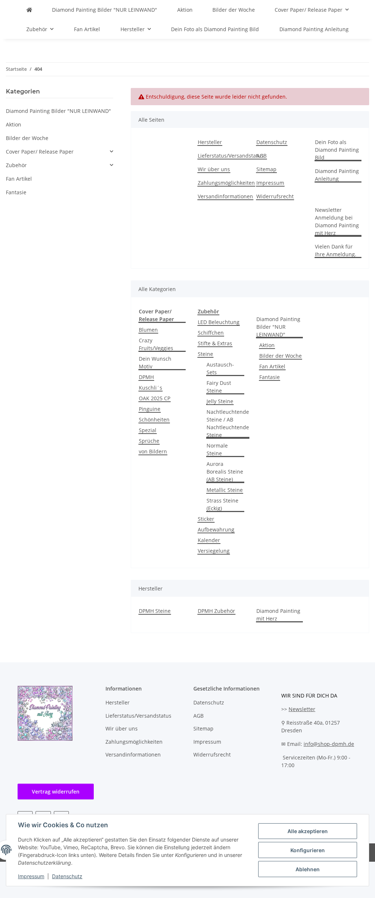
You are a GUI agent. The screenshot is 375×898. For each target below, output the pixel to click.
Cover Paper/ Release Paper (40, 151)
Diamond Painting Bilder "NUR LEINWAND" (278, 327)
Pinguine (149, 408)
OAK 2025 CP (154, 398)
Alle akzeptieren (307, 831)
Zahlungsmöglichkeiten (226, 182)
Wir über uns (214, 169)
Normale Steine (217, 449)
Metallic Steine (225, 489)
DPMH (146, 376)
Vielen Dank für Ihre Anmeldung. (335, 250)
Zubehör (16, 165)
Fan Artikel (272, 366)
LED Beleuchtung (219, 322)
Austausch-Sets (220, 368)
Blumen (148, 329)
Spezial (147, 430)
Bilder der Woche (280, 355)
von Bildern (153, 451)
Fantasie (269, 376)
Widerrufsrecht (275, 196)
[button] (59, 151)
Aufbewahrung (216, 529)
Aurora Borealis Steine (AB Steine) (225, 471)
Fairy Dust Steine (219, 386)
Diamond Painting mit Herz (278, 614)
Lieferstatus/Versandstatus (231, 155)
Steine (205, 353)
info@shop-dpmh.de (329, 743)
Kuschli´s (150, 387)
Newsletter (302, 709)
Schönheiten (154, 419)
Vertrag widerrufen (55, 791)
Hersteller (210, 142)
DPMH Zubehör (216, 610)
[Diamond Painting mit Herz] (29, 9)
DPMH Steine (155, 610)
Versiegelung (214, 550)
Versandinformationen (225, 196)
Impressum (31, 876)
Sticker (206, 518)
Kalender (209, 540)
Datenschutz (67, 876)
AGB (261, 155)
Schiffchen (211, 332)
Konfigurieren (307, 850)
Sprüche (149, 440)
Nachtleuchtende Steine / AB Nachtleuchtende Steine (228, 423)
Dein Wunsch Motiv (155, 362)
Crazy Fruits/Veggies (156, 344)
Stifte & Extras (215, 343)
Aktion (267, 345)
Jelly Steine (220, 401)
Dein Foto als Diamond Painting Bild (215, 29)
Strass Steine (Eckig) (222, 504)
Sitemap (266, 169)
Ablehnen (308, 869)
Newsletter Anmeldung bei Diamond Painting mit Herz (337, 221)
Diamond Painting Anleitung (314, 29)
